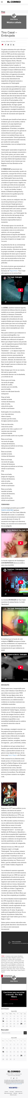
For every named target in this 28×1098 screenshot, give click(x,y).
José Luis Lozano (9, 962)
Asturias (3, 957)
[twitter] (14, 1078)
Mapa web (20, 1093)
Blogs (3, 12)
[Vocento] (14, 1087)
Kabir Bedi (21, 962)
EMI (13, 959)
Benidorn (14, 957)
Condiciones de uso (18, 1091)
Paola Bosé (22, 968)
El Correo (14, 1071)
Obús (14, 968)
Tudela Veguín (14, 970)
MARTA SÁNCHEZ (7, 510)
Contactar (6, 1091)
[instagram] (17, 1078)
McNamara (3, 968)
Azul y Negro (12, 755)
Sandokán (3, 970)
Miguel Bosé (14, 271)
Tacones (8, 970)
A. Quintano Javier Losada (11, 956)
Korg (2, 964)
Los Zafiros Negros (11, 965)
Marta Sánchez (20, 967)
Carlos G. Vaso (20, 957)
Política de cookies (13, 1094)
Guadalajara (4, 960)
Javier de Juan (10, 960)
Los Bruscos (19, 964)
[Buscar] (25, 1032)
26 (21, 1024)
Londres (6, 964)
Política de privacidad (8, 1093)
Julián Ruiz (16, 962)
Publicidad (15, 1093)
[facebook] (11, 1078)
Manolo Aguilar (12, 967)
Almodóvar (20, 956)
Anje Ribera (14, 19)
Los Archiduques (12, 964)
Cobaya (10, 959)
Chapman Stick (4, 959)
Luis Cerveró (19, 965)
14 (3, 1021)
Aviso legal (12, 1091)
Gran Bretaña (18, 959)
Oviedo (17, 968)
